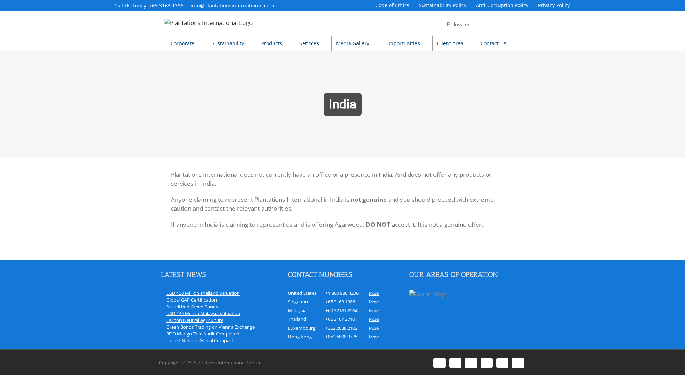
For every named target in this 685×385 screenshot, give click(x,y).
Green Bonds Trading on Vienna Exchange (210, 327)
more (374, 293)
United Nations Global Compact (199, 340)
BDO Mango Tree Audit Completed (202, 333)
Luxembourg (301, 328)
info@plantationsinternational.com (232, 5)
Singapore (298, 301)
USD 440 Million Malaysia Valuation (203, 313)
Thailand (297, 319)
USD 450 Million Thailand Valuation (203, 293)
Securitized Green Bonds (192, 306)
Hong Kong (300, 336)
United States (302, 293)
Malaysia (297, 310)
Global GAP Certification (191, 300)
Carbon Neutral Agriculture (194, 320)
